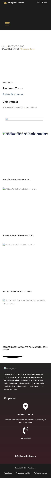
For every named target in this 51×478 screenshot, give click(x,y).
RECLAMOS (13, 49)
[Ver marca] (24, 120)
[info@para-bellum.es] (25, 448)
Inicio (3, 46)
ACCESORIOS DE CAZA (14, 107)
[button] (7, 23)
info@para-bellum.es (25, 456)
